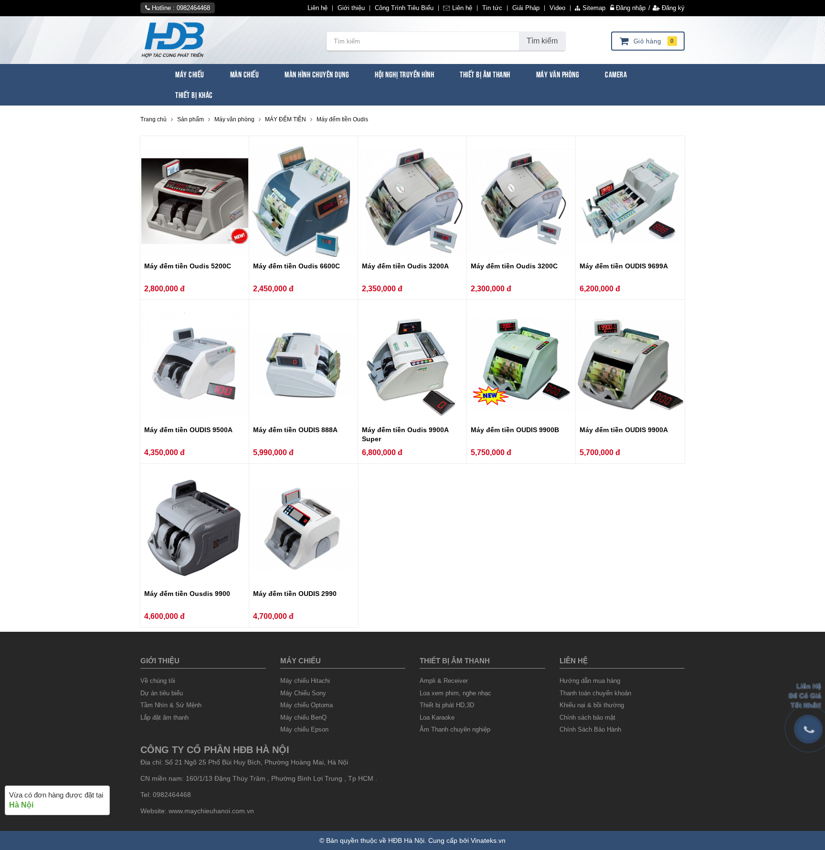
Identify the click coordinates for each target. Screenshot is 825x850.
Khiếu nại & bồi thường (592, 705)
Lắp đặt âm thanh (164, 717)
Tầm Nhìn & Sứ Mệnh (170, 705)
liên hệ (574, 661)
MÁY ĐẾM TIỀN (285, 119)
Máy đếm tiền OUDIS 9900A (624, 430)
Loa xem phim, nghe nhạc (455, 693)
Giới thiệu (351, 8)
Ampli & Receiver (444, 680)
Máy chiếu (300, 661)
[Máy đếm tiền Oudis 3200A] (412, 201)
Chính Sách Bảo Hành (590, 729)
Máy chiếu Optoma (306, 705)
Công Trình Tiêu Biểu (404, 8)
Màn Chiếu (244, 74)
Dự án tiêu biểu (161, 693)
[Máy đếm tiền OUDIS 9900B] (521, 365)
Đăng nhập (629, 7)
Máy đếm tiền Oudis (342, 119)
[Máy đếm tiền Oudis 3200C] (521, 201)
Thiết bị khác (194, 94)
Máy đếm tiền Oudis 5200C (187, 266)
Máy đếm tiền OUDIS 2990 (295, 593)
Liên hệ (317, 8)
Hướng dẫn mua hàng (590, 680)
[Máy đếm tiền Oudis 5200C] (194, 201)
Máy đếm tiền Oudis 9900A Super (405, 434)
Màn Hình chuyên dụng (317, 74)
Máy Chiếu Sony (303, 693)
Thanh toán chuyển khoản (595, 693)
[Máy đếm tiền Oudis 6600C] (303, 201)
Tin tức (492, 8)
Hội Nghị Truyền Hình (404, 74)
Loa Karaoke (437, 717)
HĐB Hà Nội (406, 840)
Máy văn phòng (558, 74)
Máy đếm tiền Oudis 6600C (296, 266)
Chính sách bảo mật (587, 717)
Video (557, 8)
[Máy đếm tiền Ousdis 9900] (194, 529)
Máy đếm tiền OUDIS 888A (295, 430)
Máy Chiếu (189, 74)
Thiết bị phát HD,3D (447, 705)
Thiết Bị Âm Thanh (485, 74)
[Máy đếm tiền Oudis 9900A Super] (412, 365)
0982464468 (193, 7)
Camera (616, 74)
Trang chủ (153, 119)
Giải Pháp (525, 8)
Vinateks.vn (488, 840)
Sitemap (593, 8)
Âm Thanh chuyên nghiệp (455, 729)
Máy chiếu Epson (304, 729)
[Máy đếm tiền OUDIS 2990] (303, 529)
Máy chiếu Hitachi (305, 680)
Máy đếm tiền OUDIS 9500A (188, 430)
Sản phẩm (190, 119)
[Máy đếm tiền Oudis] (226, 40)
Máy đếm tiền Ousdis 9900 (187, 593)
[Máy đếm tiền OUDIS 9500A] (194, 365)
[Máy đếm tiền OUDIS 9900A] (630, 365)
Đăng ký (672, 7)
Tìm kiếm (542, 41)
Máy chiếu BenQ (303, 717)
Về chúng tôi (157, 680)
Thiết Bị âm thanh (455, 661)
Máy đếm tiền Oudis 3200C (514, 266)
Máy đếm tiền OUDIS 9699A (624, 266)
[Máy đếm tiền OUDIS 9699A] (630, 201)
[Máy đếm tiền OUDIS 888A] (303, 365)
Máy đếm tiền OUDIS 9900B (515, 430)
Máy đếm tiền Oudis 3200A (405, 266)
